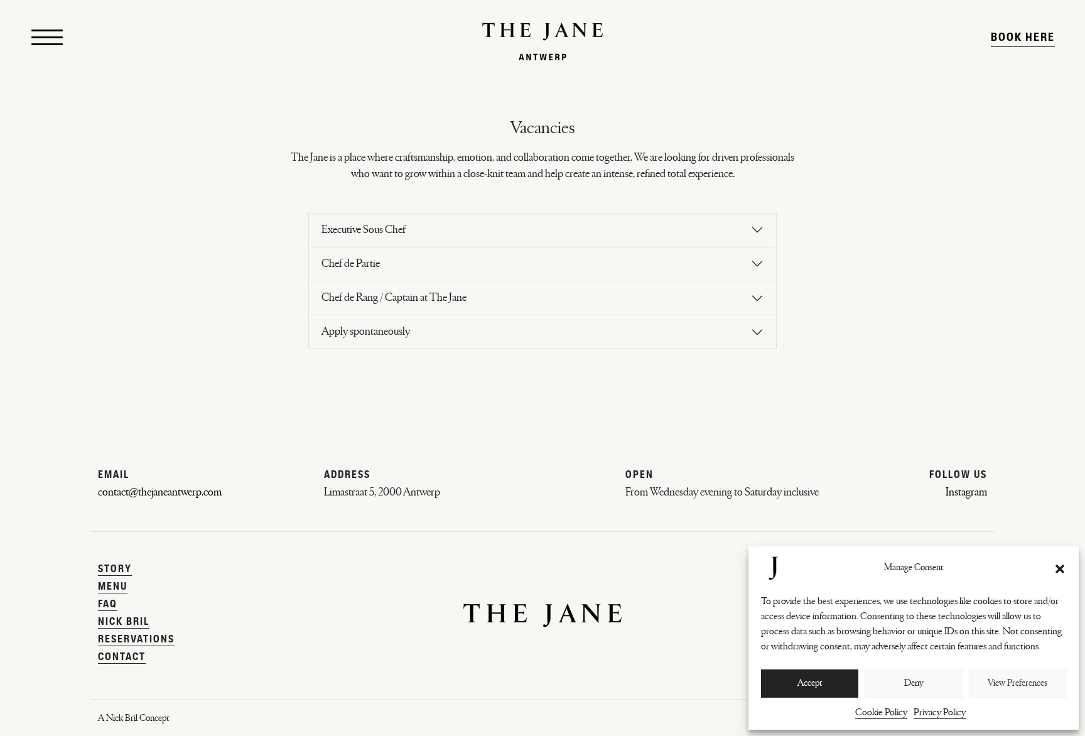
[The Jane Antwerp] (542, 41)
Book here (1023, 38)
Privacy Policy (940, 712)
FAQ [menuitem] (107, 605)
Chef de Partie (350, 263)
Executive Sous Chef (363, 229)
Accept (809, 683)
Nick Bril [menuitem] (123, 622)
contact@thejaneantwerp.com (160, 492)
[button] (1060, 568)
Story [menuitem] (115, 570)
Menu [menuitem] (112, 587)
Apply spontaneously (365, 331)
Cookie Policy (881, 712)
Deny (914, 683)
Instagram (966, 492)
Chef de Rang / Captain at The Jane (394, 297)
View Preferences (1017, 683)
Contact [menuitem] (122, 657)
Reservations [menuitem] (136, 640)
